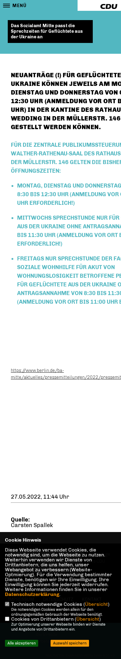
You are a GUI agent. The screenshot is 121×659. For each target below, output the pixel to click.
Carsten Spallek (32, 525)
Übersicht (96, 604)
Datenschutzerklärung (32, 594)
